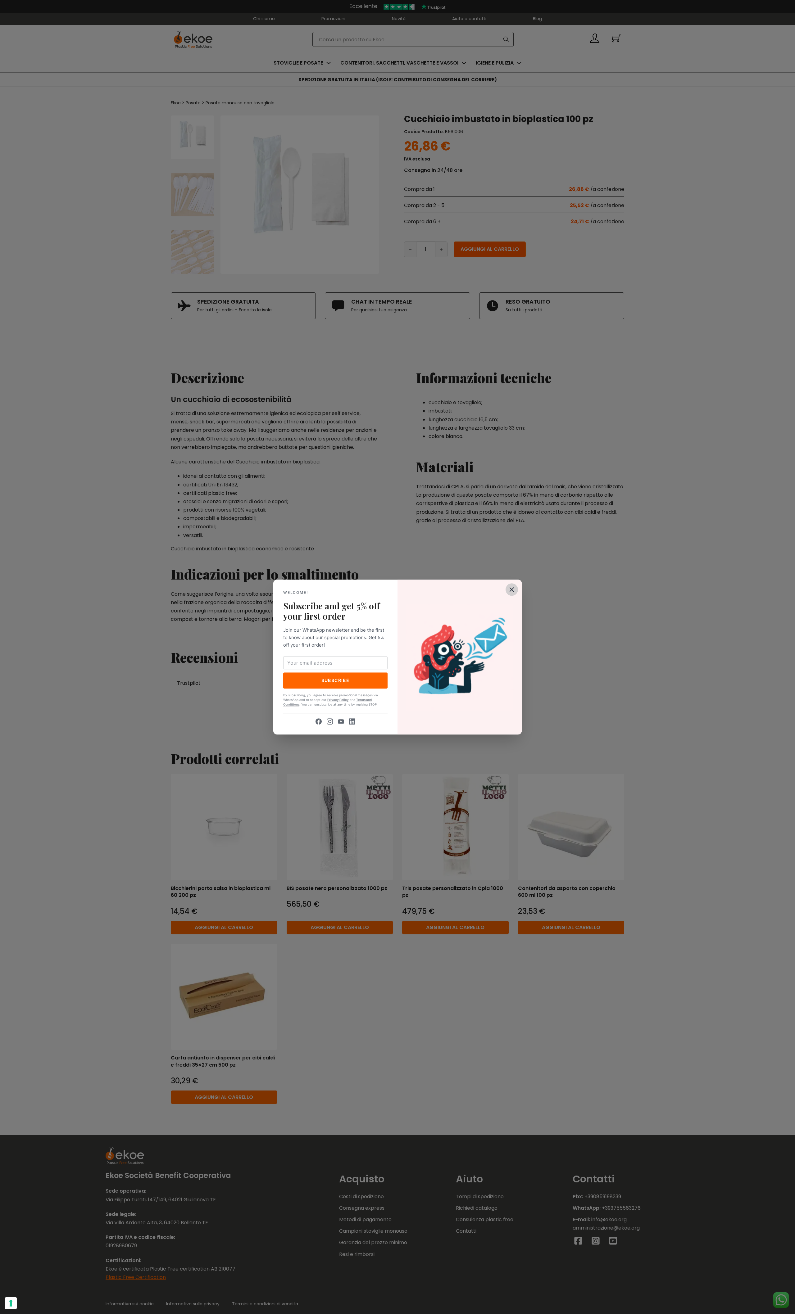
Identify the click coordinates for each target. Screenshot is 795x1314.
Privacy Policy (338, 700)
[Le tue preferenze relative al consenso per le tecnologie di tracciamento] (11, 1303)
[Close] (512, 589)
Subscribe (335, 680)
